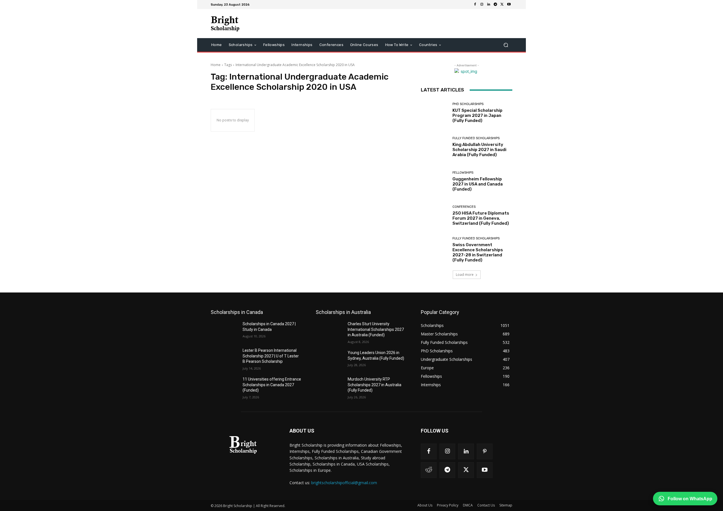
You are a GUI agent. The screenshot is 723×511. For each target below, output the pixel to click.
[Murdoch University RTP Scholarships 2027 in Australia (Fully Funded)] (329, 386)
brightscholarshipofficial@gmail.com (344, 482)
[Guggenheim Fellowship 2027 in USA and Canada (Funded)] (434, 181)
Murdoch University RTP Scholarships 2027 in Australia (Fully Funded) (374, 384)
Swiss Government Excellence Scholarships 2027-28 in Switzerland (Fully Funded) (477, 252)
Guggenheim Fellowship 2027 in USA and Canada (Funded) (477, 184)
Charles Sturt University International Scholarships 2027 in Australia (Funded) (376, 329)
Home (216, 64)
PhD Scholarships (468, 104)
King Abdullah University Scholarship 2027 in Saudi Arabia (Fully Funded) (479, 149)
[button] (505, 45)
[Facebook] (475, 4)
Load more (465, 274)
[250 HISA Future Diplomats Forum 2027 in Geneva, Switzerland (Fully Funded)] (434, 215)
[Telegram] (495, 4)
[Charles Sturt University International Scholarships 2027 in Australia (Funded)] (329, 330)
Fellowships (462, 172)
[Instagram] (481, 4)
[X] (502, 4)
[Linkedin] (488, 4)
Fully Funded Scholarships (476, 138)
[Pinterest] (485, 451)
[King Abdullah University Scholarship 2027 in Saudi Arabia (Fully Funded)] (434, 147)
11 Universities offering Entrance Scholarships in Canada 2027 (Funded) (272, 384)
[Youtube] (509, 4)
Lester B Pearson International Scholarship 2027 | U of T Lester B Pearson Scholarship (271, 356)
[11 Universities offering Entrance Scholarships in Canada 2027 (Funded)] (224, 386)
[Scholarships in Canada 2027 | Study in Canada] (224, 330)
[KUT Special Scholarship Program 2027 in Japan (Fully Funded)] (434, 112)
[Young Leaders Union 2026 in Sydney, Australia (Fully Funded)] (329, 359)
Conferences (464, 206)
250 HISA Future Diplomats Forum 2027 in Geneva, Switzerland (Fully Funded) (480, 218)
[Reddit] (429, 470)
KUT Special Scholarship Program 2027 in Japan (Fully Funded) (477, 115)
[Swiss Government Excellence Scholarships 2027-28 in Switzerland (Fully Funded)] (434, 249)
